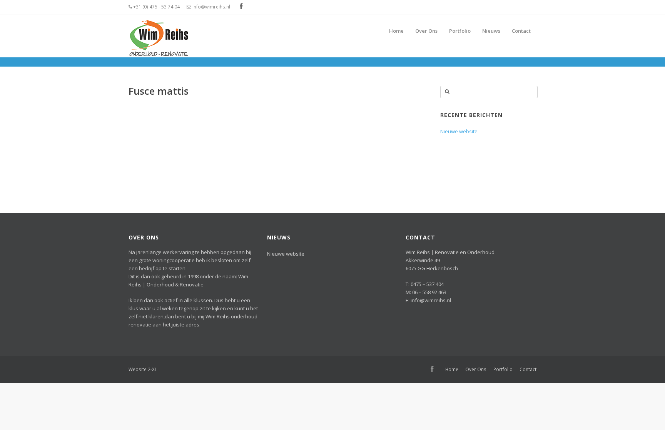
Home (451, 369)
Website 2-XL (143, 369)
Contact (528, 369)
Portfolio (503, 369)
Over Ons (475, 369)
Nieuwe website (459, 131)
